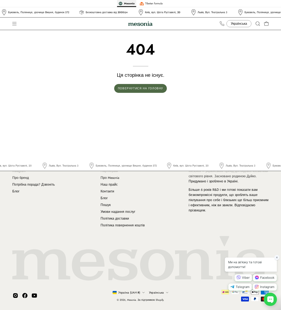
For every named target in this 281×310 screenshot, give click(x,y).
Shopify (159, 300)
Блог (16, 191)
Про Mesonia (110, 177)
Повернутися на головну (140, 88)
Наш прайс (109, 184)
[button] (257, 23)
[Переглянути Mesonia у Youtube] (34, 295)
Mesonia (131, 300)
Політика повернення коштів (123, 225)
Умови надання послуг (118, 211)
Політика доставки (115, 218)
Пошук (106, 205)
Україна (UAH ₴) (129, 292)
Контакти (107, 191)
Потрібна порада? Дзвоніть (33, 184)
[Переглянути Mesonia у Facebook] (25, 295)
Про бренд (20, 177)
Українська (156, 292)
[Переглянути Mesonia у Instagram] (15, 295)
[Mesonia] (140, 24)
